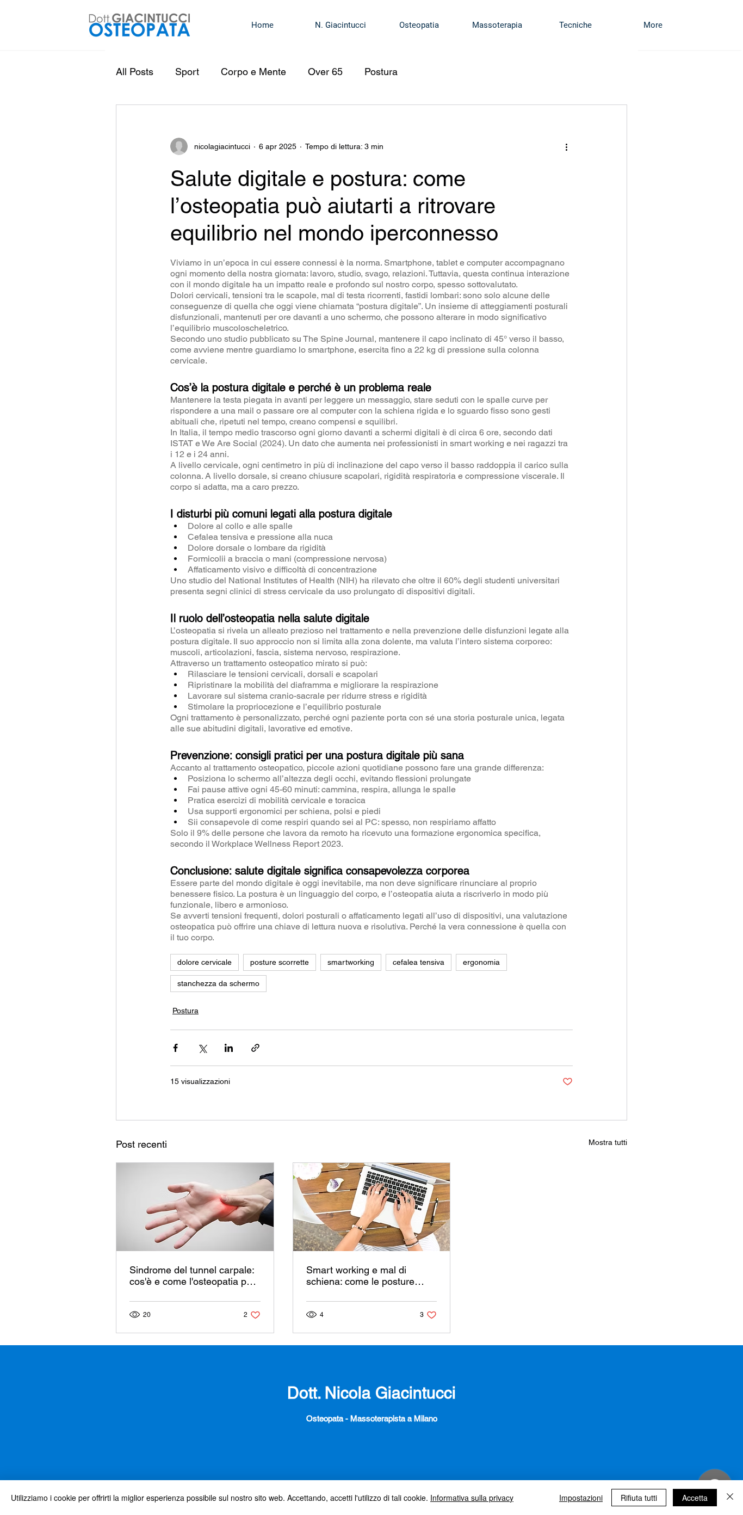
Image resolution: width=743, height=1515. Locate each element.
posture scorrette (279, 962)
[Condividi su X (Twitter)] (202, 1048)
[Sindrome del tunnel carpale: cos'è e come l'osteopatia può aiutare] (195, 1207)
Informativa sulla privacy (471, 1497)
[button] (419, 25)
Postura (381, 71)
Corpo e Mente (253, 71)
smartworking (350, 962)
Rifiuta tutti (639, 1497)
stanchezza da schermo (218, 983)
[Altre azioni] (566, 146)
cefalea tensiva (418, 962)
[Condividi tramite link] (255, 1048)
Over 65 (325, 71)
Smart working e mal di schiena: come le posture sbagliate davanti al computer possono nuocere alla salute (370, 1275)
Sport (187, 71)
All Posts (134, 71)
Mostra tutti (608, 1142)
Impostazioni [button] (581, 1497)
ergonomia (481, 962)
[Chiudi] (729, 1497)
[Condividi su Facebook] (175, 1048)
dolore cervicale (204, 962)
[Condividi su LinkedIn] (229, 1048)
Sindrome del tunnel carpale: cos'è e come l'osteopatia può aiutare (193, 1275)
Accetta (695, 1497)
